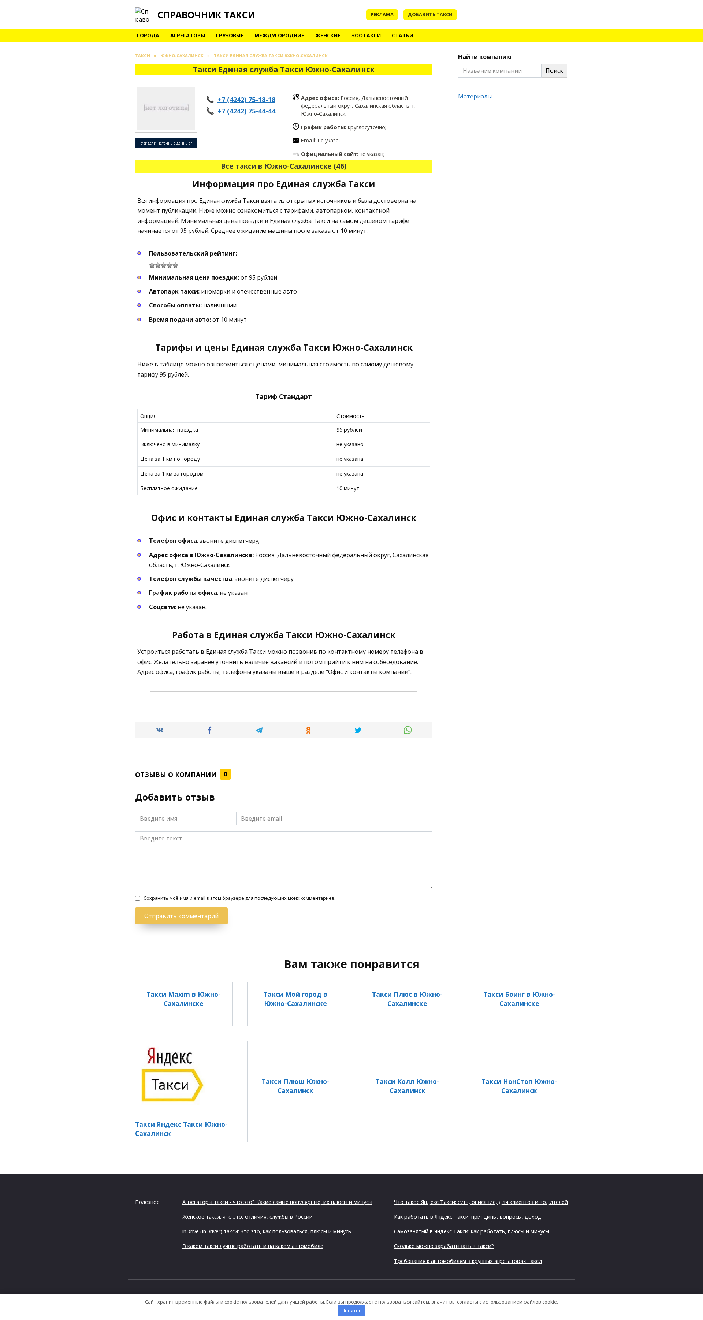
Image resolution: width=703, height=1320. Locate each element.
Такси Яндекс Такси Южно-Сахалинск (181, 1129)
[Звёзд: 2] (158, 265)
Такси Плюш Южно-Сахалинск (296, 1086)
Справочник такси (206, 14)
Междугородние (279, 35)
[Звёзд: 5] (175, 265)
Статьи (402, 35)
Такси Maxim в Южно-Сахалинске (183, 999)
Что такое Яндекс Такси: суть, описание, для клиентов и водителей (481, 1201)
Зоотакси (366, 35)
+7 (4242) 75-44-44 (246, 111)
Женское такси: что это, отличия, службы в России (247, 1216)
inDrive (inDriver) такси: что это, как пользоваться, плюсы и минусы (267, 1231)
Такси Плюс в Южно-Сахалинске (407, 999)
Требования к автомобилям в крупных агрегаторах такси (468, 1260)
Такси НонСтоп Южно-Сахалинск (519, 1086)
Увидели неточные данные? (166, 143)
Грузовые (229, 35)
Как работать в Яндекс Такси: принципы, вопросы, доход (468, 1216)
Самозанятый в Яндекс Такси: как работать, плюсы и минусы (471, 1231)
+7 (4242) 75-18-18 (246, 99)
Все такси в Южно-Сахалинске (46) (284, 166)
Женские (328, 35)
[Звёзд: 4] (169, 265)
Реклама (382, 14)
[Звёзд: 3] (164, 265)
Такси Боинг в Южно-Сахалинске (519, 999)
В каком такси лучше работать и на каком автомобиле (252, 1245)
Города (148, 35)
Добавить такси (430, 14)
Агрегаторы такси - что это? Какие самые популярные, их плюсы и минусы (277, 1201)
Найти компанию (485, 57)
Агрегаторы (187, 35)
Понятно (352, 1310)
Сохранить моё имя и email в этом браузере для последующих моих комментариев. (239, 898)
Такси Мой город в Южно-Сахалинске (295, 999)
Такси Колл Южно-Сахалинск (407, 1086)
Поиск (554, 71)
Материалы (475, 96)
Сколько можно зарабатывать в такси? (444, 1245)
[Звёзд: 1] (152, 265)
